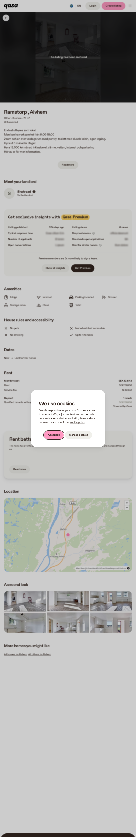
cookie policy (77, 422)
